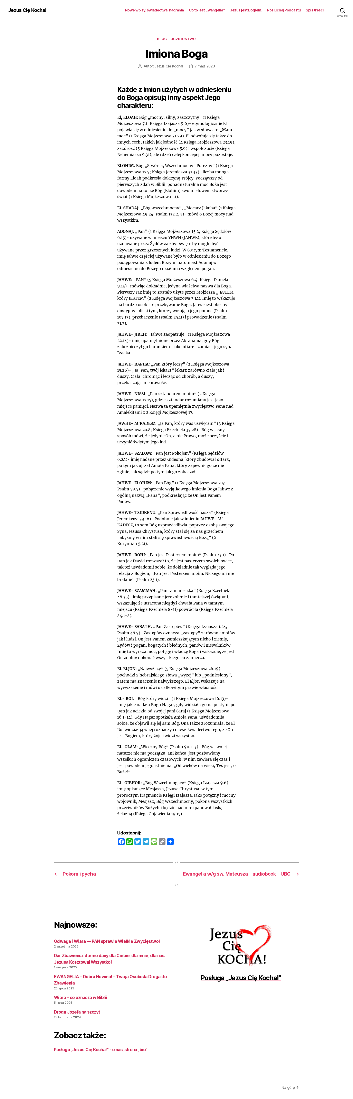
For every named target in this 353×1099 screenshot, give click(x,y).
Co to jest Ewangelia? (207, 10)
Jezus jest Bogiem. (246, 10)
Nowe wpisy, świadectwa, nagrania (154, 10)
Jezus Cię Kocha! (27, 10)
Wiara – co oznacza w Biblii (80, 997)
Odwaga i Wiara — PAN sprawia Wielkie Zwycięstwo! (107, 941)
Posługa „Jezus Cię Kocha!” (241, 978)
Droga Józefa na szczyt (77, 1012)
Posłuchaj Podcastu (284, 10)
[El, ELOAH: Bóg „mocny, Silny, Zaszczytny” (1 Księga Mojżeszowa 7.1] (241, 946)
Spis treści (315, 10)
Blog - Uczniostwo (176, 39)
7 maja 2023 (205, 66)
